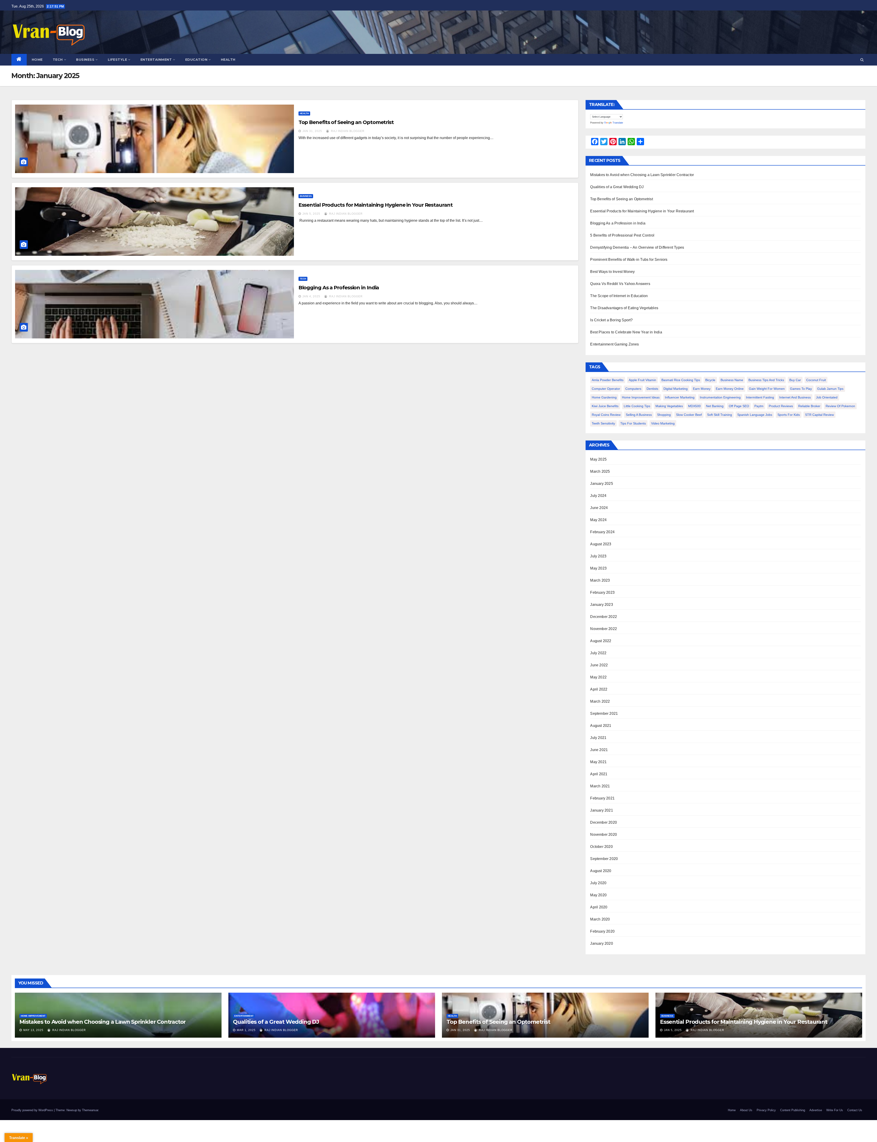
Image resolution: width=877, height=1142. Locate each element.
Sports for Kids (788, 415)
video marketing (663, 423)
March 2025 (600, 471)
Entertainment (156, 60)
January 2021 (601, 810)
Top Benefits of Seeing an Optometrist (346, 122)
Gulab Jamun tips (830, 388)
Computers (633, 388)
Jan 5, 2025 (311, 213)
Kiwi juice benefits (605, 406)
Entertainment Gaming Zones (614, 344)
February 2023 (602, 592)
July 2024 (598, 496)
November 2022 (603, 629)
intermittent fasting (760, 397)
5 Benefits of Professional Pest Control (622, 235)
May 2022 (598, 677)
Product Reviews (781, 406)
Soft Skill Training (719, 415)
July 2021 (598, 738)
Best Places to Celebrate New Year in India (626, 332)
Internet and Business (795, 397)
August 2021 (600, 726)
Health (228, 60)
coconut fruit (816, 380)
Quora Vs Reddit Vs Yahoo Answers (620, 284)
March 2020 (600, 919)
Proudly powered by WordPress (32, 1110)
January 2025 (601, 483)
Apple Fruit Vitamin (642, 380)
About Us (746, 1110)
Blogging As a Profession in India (338, 288)
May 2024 (598, 520)
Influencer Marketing (680, 397)
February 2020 (602, 931)
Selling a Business (639, 415)
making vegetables (669, 406)
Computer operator (606, 388)
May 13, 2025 (33, 1030)
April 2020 (598, 907)
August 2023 (600, 544)
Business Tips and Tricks (766, 380)
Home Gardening (604, 397)
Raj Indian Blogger (347, 131)
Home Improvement (33, 1016)
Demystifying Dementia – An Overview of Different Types (637, 247)
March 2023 (600, 580)
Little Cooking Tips (637, 406)
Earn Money (702, 388)
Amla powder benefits (607, 380)
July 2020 (598, 883)
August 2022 (600, 641)
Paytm (758, 406)
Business (85, 60)
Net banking (715, 406)
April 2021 (598, 774)
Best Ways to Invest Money (612, 272)
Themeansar (90, 1110)
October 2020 (601, 847)
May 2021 (598, 762)
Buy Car (795, 380)
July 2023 (598, 556)
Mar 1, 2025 (246, 1030)
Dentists (652, 388)
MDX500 (694, 406)
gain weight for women (767, 388)
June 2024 (599, 508)
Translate (618, 122)
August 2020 (600, 871)
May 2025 (598, 459)
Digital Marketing (675, 388)
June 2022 (599, 665)
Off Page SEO (739, 406)
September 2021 (604, 713)
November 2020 (603, 834)
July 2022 (598, 653)
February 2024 (602, 532)
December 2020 (603, 822)
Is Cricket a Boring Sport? (611, 320)
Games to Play (801, 388)
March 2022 (600, 701)
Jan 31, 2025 (312, 131)
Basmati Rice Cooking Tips (680, 380)
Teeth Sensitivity (603, 423)
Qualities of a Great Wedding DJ (617, 187)
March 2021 (600, 786)
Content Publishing (792, 1110)
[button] (862, 60)
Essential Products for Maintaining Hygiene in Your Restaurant (375, 205)
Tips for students (633, 423)
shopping (664, 415)
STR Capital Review (819, 415)
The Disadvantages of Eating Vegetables (624, 308)
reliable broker (809, 406)
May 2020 (598, 895)
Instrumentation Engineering (720, 397)
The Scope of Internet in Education (619, 296)
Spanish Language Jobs (754, 415)
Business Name (732, 380)
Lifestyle (117, 60)
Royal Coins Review (606, 415)
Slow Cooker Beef (689, 415)
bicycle (710, 380)
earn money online (730, 388)
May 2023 (598, 568)
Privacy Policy (766, 1110)
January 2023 (601, 605)
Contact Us (854, 1110)
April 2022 (598, 689)
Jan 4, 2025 (311, 296)
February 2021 (602, 798)
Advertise (815, 1110)
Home (37, 60)
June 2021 (599, 750)
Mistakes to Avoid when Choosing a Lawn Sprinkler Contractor (642, 175)
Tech (58, 60)
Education (196, 60)
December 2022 (603, 617)
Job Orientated (826, 397)
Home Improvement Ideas (641, 397)
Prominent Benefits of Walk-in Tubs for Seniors (628, 259)
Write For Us (834, 1110)
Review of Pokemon (840, 406)
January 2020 (601, 943)
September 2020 (604, 859)
